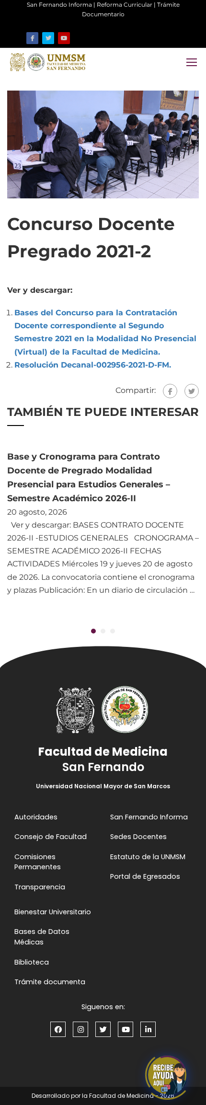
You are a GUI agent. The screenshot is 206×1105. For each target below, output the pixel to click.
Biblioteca (31, 962)
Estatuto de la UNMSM (147, 857)
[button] (93, 631)
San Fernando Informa (59, 4)
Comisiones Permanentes (37, 862)
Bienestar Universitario (52, 912)
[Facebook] (170, 391)
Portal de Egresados (145, 876)
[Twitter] (191, 391)
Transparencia (39, 887)
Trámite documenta (49, 982)
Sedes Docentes (138, 836)
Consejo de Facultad (50, 836)
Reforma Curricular (124, 4)
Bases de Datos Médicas (41, 937)
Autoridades (35, 817)
